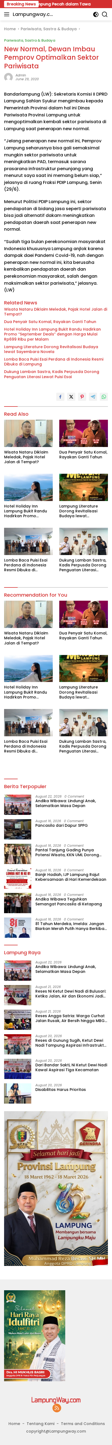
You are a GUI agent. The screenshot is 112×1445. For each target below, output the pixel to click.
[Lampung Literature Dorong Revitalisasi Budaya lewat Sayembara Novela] (83, 487)
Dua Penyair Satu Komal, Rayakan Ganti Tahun (50, 321)
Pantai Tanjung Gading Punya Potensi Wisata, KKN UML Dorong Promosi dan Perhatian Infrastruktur (71, 852)
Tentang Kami (40, 1423)
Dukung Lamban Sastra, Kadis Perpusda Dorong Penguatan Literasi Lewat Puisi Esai (51, 374)
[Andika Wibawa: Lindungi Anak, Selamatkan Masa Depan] (17, 805)
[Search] (105, 14)
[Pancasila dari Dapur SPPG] (17, 829)
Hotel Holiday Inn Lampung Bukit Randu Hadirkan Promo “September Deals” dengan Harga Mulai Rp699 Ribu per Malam (52, 334)
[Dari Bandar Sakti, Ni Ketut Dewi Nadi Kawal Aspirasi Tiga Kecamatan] (17, 1069)
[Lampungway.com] (56, 1400)
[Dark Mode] (96, 14)
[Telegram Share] (93, 397)
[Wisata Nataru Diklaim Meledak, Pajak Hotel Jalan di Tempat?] (28, 433)
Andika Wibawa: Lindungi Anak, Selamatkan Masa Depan (65, 803)
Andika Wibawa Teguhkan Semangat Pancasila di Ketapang (68, 901)
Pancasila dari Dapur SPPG (61, 825)
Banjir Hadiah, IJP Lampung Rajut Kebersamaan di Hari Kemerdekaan (70, 877)
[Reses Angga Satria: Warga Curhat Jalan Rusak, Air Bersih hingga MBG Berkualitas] (17, 1020)
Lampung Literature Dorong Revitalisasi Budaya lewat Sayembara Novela (51, 349)
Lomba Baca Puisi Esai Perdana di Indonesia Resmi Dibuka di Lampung (53, 362)
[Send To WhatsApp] (104, 397)
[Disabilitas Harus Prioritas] (17, 1093)
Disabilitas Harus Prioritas (60, 1089)
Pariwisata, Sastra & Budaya (29, 40)
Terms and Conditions (83, 1423)
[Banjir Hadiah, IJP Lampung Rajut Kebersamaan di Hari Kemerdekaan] (17, 878)
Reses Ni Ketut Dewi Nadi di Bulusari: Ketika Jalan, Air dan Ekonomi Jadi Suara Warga (70, 994)
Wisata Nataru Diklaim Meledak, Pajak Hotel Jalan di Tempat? (55, 312)
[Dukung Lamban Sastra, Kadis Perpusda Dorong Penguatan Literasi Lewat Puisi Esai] (83, 541)
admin (20, 75)
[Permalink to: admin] (8, 77)
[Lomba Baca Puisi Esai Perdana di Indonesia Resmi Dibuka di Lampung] (28, 541)
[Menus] (7, 14)
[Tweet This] (71, 397)
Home (14, 1423)
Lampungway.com (33, 14)
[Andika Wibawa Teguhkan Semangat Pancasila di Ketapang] (17, 903)
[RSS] (56, 1408)
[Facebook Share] (60, 397)
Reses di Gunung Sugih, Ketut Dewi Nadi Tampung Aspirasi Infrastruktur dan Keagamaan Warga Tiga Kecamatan (71, 1043)
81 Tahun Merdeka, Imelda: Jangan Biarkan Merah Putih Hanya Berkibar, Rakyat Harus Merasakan (71, 926)
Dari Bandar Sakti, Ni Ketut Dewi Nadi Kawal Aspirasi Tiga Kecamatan (71, 1067)
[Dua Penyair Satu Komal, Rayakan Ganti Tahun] (83, 433)
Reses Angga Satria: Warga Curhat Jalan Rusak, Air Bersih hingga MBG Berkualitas (70, 1018)
